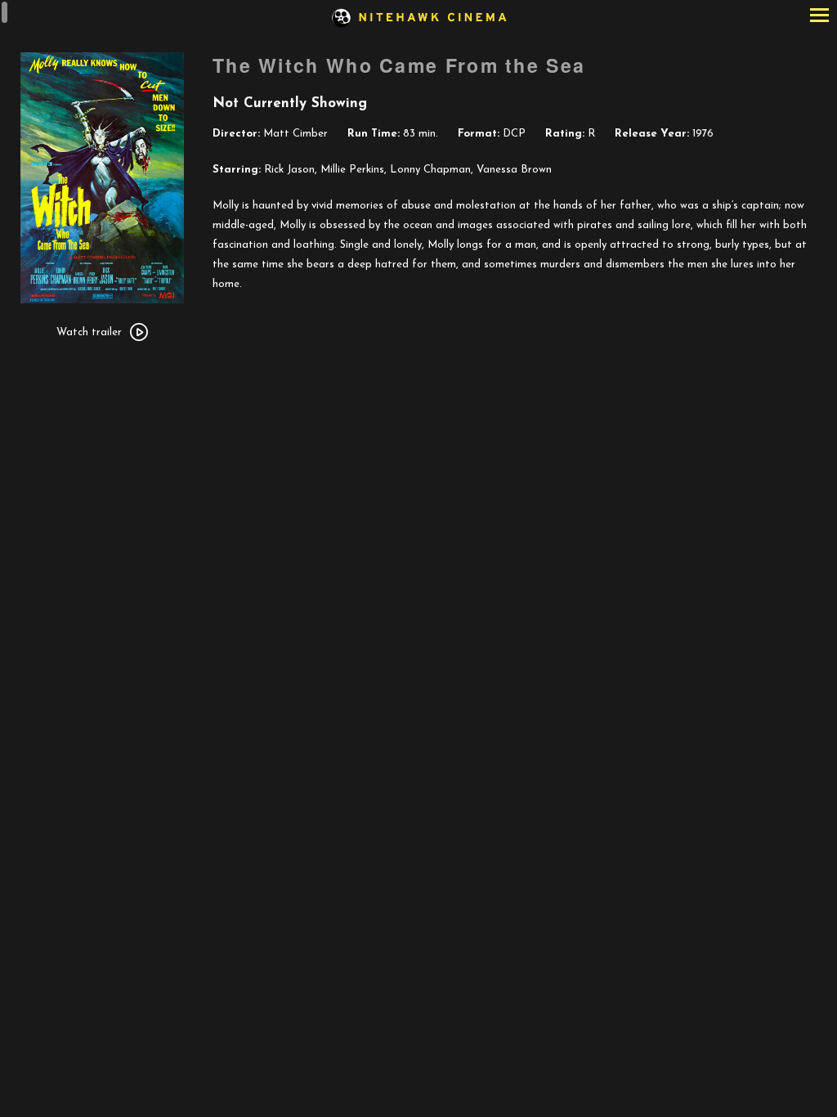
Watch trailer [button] (89, 332)
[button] (819, 16)
